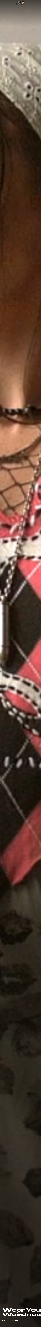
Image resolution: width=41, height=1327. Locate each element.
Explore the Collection (12, 1321)
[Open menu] (4, 3)
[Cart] (37, 3)
